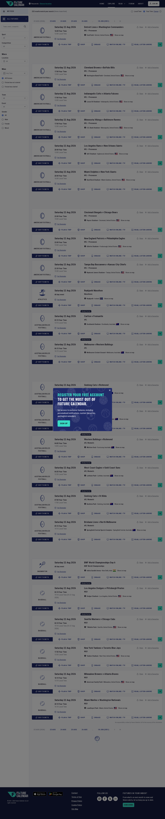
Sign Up (64, 423)
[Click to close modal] (109, 390)
